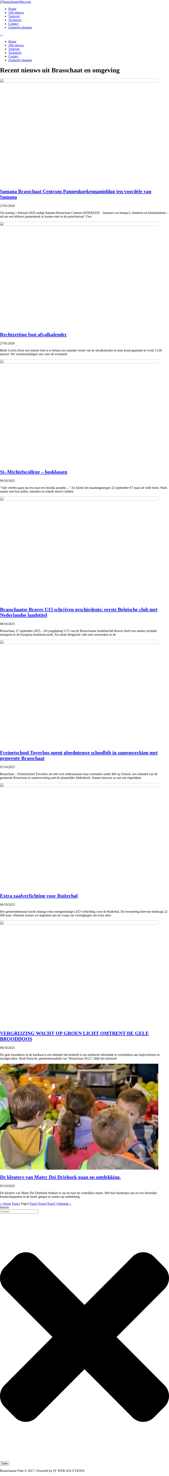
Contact (13, 23)
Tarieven (14, 16)
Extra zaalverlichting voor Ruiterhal (39, 895)
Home (12, 9)
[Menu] (1, 35)
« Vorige (5, 1203)
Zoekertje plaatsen (20, 27)
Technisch (14, 20)
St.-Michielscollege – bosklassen (33, 472)
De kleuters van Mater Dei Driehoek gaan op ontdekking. (60, 1177)
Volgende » (63, 1203)
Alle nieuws (16, 12)
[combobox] (19, 1211)
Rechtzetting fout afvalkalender (33, 334)
